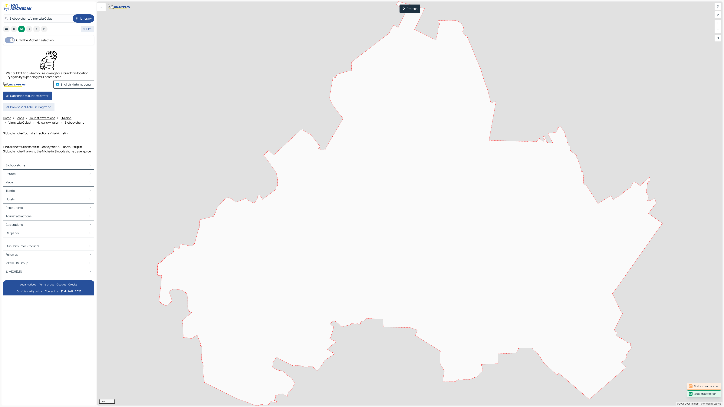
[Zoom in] (718, 23)
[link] (704, 386)
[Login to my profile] (718, 6)
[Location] (718, 38)
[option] (6, 29)
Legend (717, 403)
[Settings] (718, 14)
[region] (409, 203)
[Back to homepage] (18, 7)
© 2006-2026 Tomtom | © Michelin (694, 403)
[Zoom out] (718, 29)
